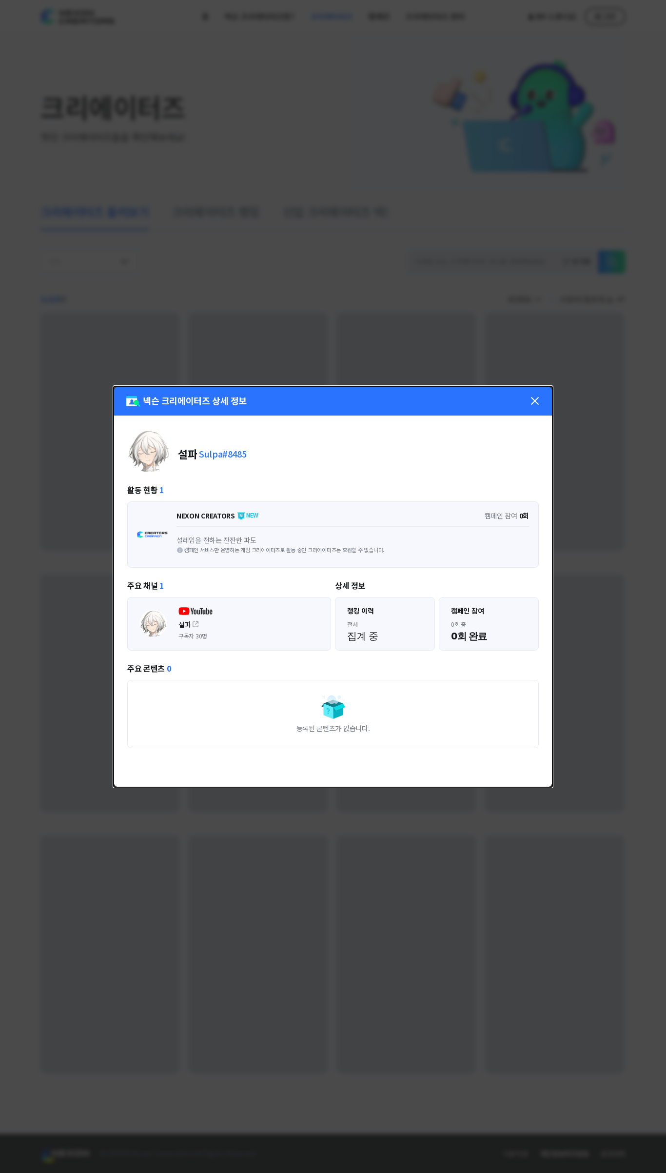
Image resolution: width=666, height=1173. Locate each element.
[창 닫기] (535, 401)
